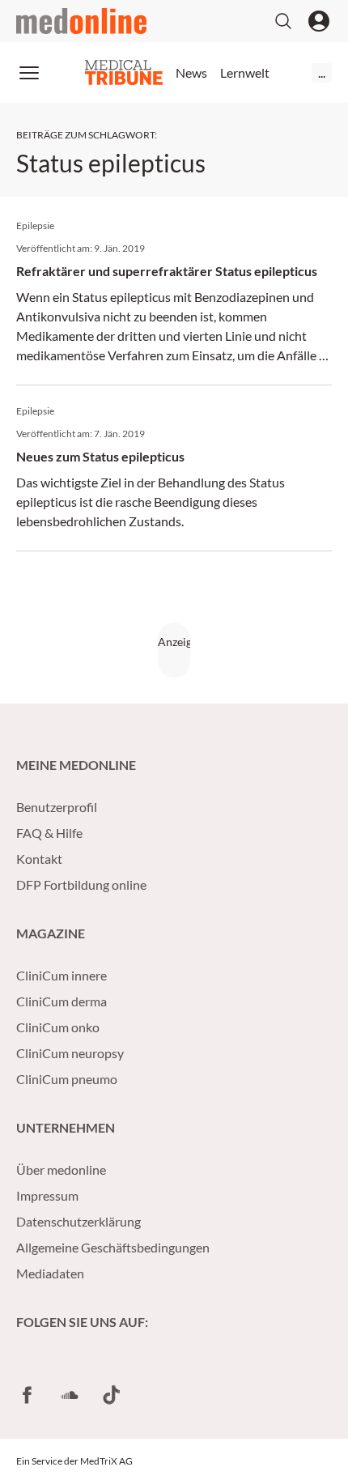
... (321, 72)
